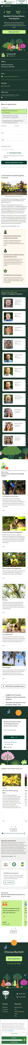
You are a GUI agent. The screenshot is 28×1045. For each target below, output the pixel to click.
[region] (14, 1032)
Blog (16, 1016)
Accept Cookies (14, 1042)
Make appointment (14, 32)
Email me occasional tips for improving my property (13, 156)
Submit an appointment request (14, 162)
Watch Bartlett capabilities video (15, 686)
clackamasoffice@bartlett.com (11, 76)
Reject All (14, 1037)
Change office (8, 12)
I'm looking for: (4, 108)
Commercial (5, 1009)
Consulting (4, 1011)
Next (12, 737)
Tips (16, 1009)
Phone (2, 140)
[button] (14, 226)
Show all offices (18, 12)
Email (2, 133)
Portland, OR (5, 924)
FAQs (16, 1013)
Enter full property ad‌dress (10, 730)
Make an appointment (14, 959)
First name (3, 125)
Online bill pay (21, 2)
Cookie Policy (11, 1030)
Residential (5, 1007)
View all (13, 830)
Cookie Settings (14, 1033)
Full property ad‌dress (6, 146)
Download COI (10, 882)
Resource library (18, 1007)
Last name (16, 125)
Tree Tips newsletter (19, 1011)
